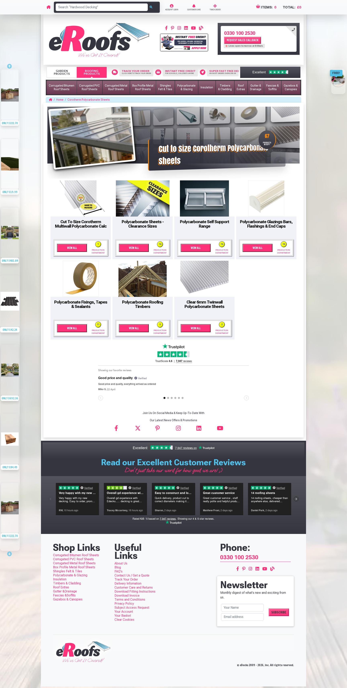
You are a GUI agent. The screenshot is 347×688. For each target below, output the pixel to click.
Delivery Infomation (127, 583)
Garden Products (62, 72)
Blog (117, 567)
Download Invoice (127, 595)
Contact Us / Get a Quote (131, 575)
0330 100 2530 (239, 33)
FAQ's (118, 571)
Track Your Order (126, 579)
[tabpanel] (258, 39)
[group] (9, 103)
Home (59, 99)
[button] (62, 87)
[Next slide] (10, 552)
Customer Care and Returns (133, 587)
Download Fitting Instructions (134, 591)
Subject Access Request (131, 607)
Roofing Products (92, 72)
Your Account (123, 611)
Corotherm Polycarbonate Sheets (88, 99)
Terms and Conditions (129, 599)
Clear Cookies (124, 620)
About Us (120, 563)
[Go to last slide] (10, 65)
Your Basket (122, 615)
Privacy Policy (124, 603)
